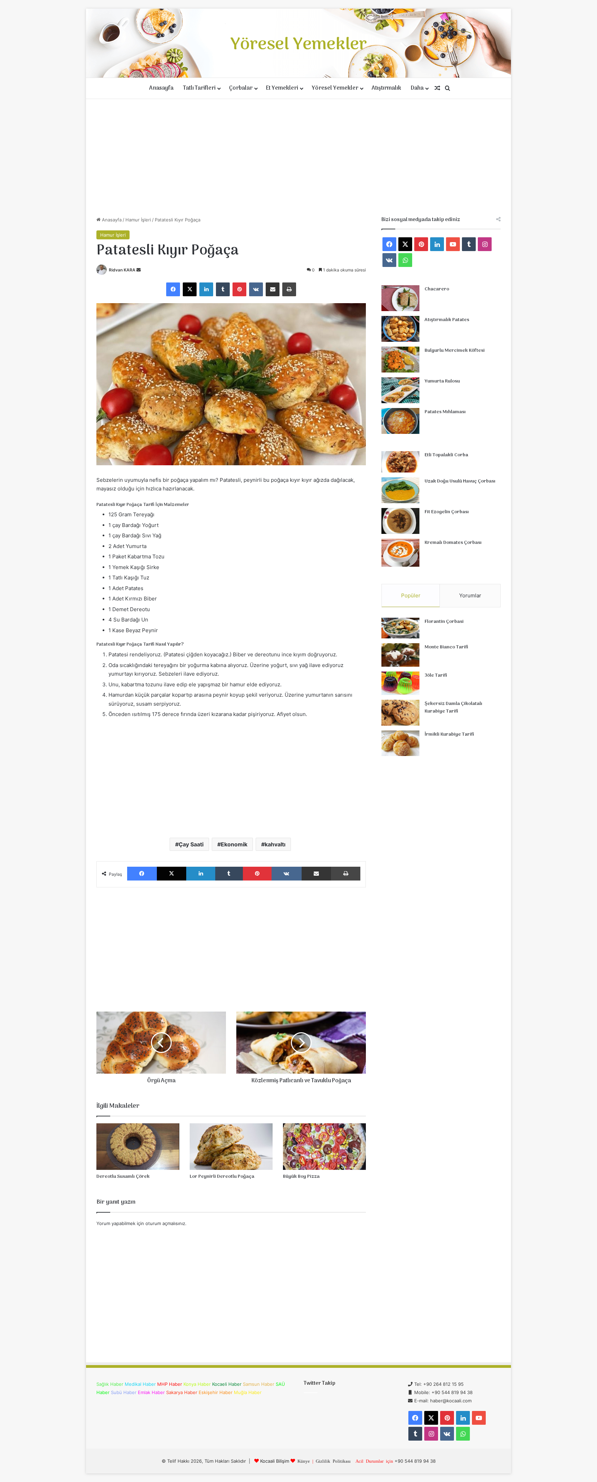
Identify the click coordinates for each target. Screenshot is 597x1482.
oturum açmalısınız (165, 1223)
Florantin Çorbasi (444, 622)
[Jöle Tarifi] (400, 683)
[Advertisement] (298, 157)
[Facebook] (173, 289)
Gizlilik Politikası (333, 1461)
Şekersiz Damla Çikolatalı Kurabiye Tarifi (453, 707)
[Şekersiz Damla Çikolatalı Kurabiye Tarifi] (400, 713)
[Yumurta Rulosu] (400, 390)
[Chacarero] (400, 298)
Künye (303, 1461)
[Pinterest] (239, 289)
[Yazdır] (289, 289)
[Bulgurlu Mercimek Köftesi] (400, 359)
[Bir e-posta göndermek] (138, 269)
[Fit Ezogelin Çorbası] (400, 521)
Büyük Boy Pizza (301, 1177)
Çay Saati (191, 844)
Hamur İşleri (138, 219)
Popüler (410, 595)
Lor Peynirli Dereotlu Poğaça (222, 1177)
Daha (417, 88)
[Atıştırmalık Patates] (400, 329)
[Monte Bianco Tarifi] (400, 655)
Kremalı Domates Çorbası (453, 543)
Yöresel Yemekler (335, 88)
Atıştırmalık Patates (447, 320)
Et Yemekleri (282, 88)
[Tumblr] (223, 289)
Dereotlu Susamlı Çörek (123, 1177)
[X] (190, 289)
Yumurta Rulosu (442, 381)
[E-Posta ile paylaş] (272, 289)
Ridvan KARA (122, 269)
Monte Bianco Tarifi (446, 647)
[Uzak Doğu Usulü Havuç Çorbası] (400, 490)
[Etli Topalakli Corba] (400, 462)
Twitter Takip (319, 1383)
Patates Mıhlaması (445, 412)
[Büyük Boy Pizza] (324, 1146)
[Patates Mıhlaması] (400, 421)
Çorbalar (241, 88)
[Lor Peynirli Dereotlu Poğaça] (231, 1146)
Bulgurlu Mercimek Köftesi (455, 351)
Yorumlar (470, 595)
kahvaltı (275, 844)
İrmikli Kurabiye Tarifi (449, 734)
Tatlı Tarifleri (199, 88)
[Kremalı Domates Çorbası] (400, 553)
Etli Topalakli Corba (446, 455)
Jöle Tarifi (436, 675)
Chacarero (437, 289)
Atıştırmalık (386, 88)
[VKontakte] (256, 289)
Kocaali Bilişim (274, 1461)
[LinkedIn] (206, 289)
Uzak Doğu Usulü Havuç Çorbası (460, 481)
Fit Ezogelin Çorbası (447, 512)
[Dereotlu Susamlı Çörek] (137, 1146)
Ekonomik (234, 844)
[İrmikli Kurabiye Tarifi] (400, 743)
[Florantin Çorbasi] (400, 628)
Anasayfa (161, 88)
